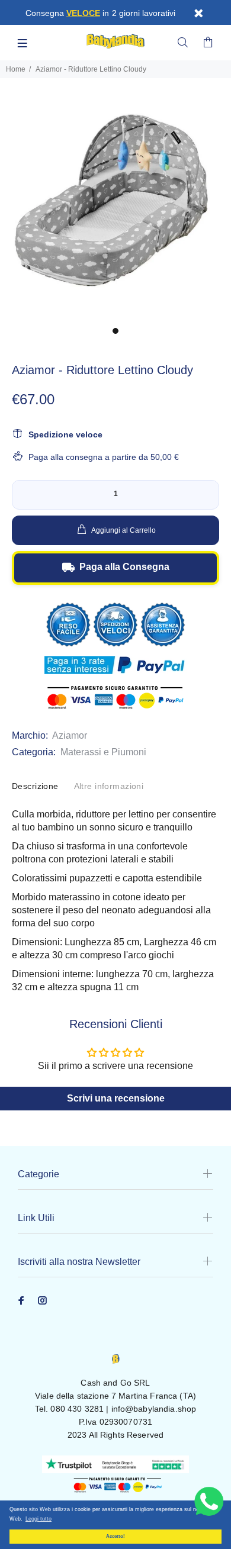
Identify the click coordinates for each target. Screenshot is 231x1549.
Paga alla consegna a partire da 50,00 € (103, 457)
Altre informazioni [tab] (109, 786)
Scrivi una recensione (116, 1098)
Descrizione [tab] (35, 786)
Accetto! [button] (115, 1536)
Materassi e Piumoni (103, 752)
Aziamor (69, 735)
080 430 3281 (77, 1408)
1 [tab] (115, 331)
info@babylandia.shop (154, 1408)
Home (15, 69)
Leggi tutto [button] (38, 1519)
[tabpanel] (115, 205)
